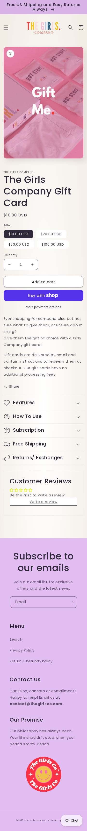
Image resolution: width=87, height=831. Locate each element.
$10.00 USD (18, 234)
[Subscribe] (71, 602)
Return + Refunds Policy (31, 661)
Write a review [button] (43, 501)
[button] (6, 27)
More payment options (43, 307)
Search (16, 639)
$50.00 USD (18, 244)
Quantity (10, 255)
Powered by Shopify (59, 820)
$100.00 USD (53, 244)
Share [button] (14, 386)
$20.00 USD (51, 234)
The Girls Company (35, 820)
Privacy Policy (22, 650)
